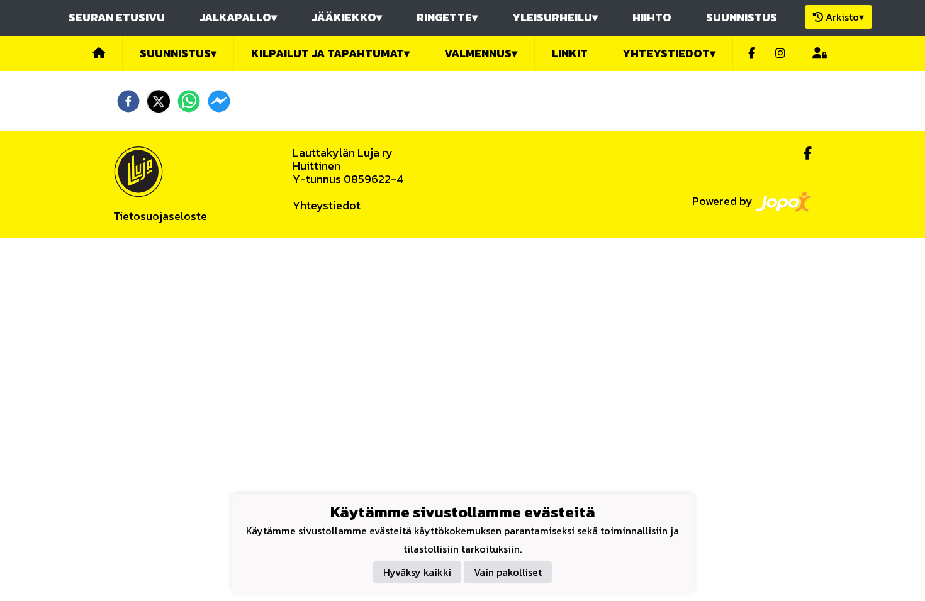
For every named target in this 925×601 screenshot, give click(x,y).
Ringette (447, 17)
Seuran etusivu (117, 17)
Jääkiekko (346, 17)
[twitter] (158, 101)
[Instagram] (780, 54)
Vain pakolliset (508, 572)
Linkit (570, 53)
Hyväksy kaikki (417, 572)
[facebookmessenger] (219, 101)
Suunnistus (741, 17)
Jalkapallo (238, 17)
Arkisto (845, 17)
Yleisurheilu (555, 17)
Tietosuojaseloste (160, 215)
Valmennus (480, 53)
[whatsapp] (188, 101)
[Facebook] (751, 54)
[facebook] (128, 101)
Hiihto (651, 17)
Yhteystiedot (327, 205)
